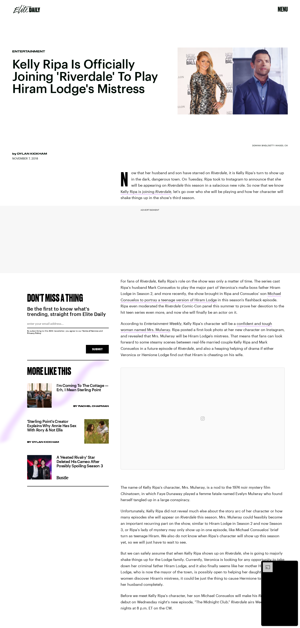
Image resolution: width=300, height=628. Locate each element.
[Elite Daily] (26, 9)
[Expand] (265, 564)
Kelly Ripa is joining (146, 191)
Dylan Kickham (32, 153)
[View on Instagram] (203, 418)
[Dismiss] (293, 564)
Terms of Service (90, 331)
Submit (97, 349)
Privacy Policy (34, 333)
